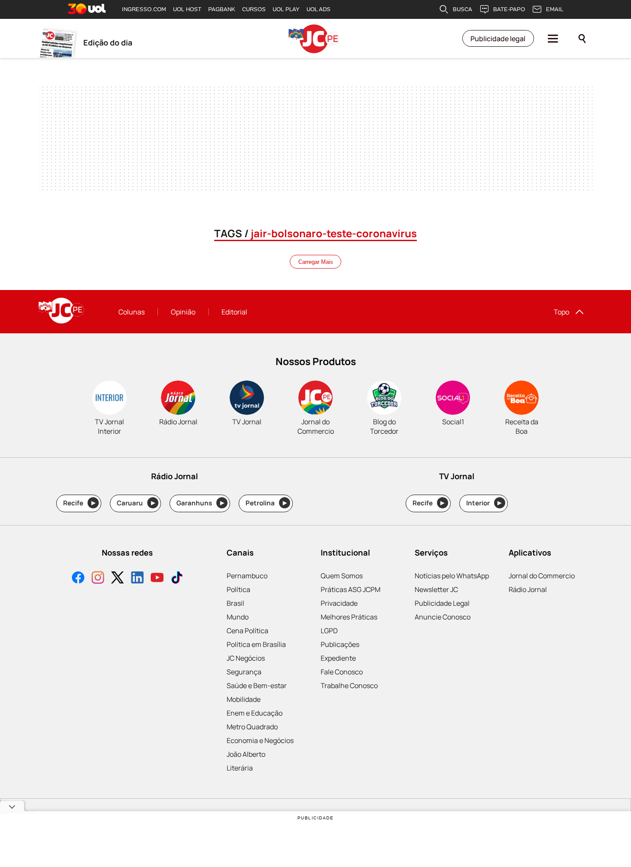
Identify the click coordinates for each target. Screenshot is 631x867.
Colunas (131, 312)
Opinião (183, 312)
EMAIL (554, 9)
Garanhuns (200, 503)
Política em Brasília (256, 644)
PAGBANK (221, 9)
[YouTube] (157, 578)
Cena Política (247, 630)
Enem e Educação (254, 713)
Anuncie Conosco (442, 617)
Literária (240, 768)
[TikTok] (176, 578)
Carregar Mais (315, 262)
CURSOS (254, 9)
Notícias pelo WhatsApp (452, 575)
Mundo (238, 617)
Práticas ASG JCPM (350, 589)
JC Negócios (246, 658)
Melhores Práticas (349, 617)
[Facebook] (78, 578)
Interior (484, 503)
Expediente (338, 658)
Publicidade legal (497, 38)
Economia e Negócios (260, 740)
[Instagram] (97, 578)
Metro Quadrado (252, 726)
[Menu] (553, 38)
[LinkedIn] (137, 578)
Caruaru (136, 503)
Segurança (244, 672)
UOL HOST (187, 9)
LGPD (329, 630)
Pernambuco (247, 575)
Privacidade (339, 603)
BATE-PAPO (509, 9)
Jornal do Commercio (542, 575)
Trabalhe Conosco (349, 685)
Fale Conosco (342, 672)
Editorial (234, 312)
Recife (79, 503)
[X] (117, 578)
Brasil (235, 603)
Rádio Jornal (528, 589)
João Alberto (246, 754)
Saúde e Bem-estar (257, 685)
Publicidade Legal (442, 603)
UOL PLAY (286, 9)
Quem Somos (342, 575)
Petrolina (266, 503)
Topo (561, 312)
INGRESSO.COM (144, 9)
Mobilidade (244, 699)
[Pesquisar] (582, 38)
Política (238, 589)
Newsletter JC (436, 589)
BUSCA (462, 9)
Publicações (340, 644)
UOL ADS (318, 9)
